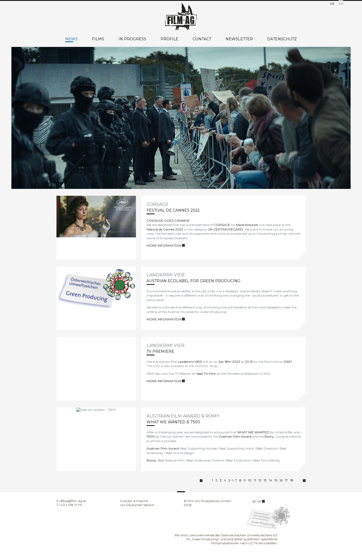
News (71, 39)
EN (341, 3)
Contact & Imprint (134, 501)
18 (291, 480)
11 (255, 480)
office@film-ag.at (72, 501)
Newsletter (239, 39)
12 (260, 480)
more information (164, 245)
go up (257, 501)
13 (265, 480)
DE (332, 3)
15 (276, 480)
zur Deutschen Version (137, 505)
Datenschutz (282, 39)
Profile (169, 39)
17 (286, 480)
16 (281, 480)
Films (98, 39)
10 (249, 480)
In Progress (132, 39)
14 (270, 480)
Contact (202, 39)
